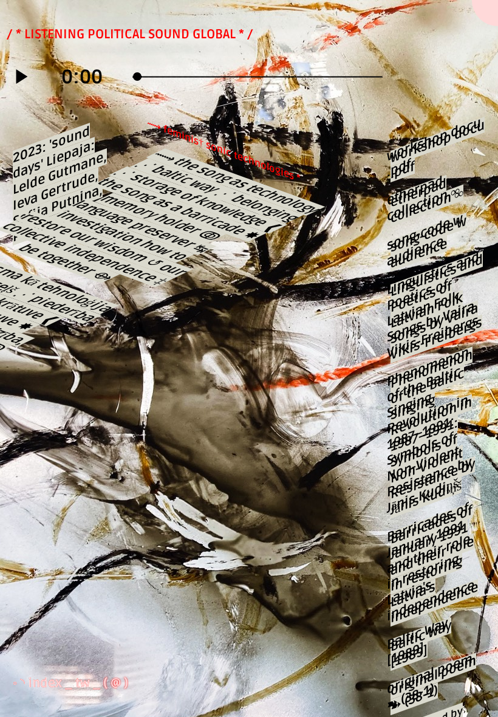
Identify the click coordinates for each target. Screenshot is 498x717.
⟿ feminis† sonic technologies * (224, 151)
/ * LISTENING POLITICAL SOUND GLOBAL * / (130, 34)
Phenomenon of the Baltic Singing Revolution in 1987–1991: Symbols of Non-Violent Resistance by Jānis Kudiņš (433, 433)
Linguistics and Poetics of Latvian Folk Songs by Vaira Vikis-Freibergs (437, 307)
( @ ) (115, 683)
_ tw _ (84, 683)
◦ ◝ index (39, 683)
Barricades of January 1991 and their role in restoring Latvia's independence (434, 564)
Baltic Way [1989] (421, 644)
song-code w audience (428, 242)
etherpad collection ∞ (427, 201)
